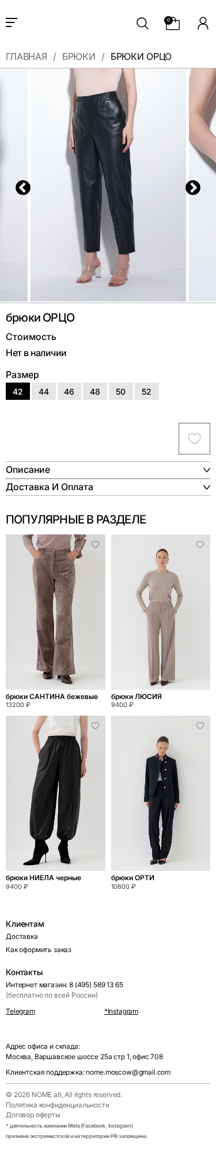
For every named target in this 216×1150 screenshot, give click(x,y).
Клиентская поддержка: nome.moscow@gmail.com (88, 1072)
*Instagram (121, 1011)
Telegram (20, 1011)
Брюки (79, 57)
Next (190, 185)
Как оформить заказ (38, 949)
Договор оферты (33, 1114)
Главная (26, 57)
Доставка (22, 936)
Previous (20, 185)
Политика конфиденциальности (57, 1105)
